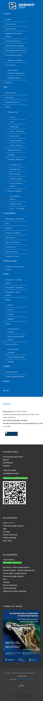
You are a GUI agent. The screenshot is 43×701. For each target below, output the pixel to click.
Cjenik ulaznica (8, 560)
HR (4, 391)
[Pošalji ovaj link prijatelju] (39, 408)
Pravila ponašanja (9, 538)
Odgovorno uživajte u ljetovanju (14, 591)
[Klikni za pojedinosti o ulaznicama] (21, 636)
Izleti (4, 529)
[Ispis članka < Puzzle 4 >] (36, 408)
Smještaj (6, 532)
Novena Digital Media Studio (25, 679)
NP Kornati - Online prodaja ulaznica (16, 567)
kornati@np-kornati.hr (11, 473)
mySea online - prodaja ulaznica (15, 573)
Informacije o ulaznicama (12, 563)
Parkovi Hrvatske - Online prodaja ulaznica (19, 570)
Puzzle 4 (7, 404)
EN (7, 391)
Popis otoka (7, 541)
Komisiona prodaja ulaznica (13, 526)
